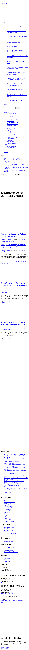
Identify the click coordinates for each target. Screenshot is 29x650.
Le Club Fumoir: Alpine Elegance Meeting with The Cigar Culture (15, 101)
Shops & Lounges (11, 127)
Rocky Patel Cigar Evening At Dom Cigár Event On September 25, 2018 (14, 285)
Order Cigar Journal (9, 547)
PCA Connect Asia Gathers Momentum (14, 164)
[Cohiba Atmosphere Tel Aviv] (8, 40)
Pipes (5, 515)
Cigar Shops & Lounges (10, 509)
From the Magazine (9, 521)
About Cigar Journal (12, 137)
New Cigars (7, 500)
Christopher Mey (16, 261)
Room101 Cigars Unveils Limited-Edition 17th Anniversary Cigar (16, 79)
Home (5, 110)
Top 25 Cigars (14, 119)
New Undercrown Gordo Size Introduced (17, 27)
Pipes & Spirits (11, 134)
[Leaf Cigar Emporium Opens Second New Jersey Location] (8, 29)
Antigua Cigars (7, 261)
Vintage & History (11, 125)
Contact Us (7, 561)
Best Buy (12, 115)
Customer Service (8, 534)
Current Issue (10, 138)
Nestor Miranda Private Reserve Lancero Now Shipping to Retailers (17, 67)
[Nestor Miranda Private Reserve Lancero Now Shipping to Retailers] (8, 65)
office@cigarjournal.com (7, 572)
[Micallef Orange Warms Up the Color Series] (8, 60)
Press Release (4, 291)
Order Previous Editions (10, 533)
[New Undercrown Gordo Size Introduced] (8, 25)
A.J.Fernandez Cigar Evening (11, 158)
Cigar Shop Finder (12, 147)
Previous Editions (11, 143)
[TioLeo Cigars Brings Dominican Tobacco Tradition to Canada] (8, 49)
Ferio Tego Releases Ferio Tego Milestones (15, 484)
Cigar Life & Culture (12, 130)
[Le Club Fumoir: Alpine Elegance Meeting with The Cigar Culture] (8, 99)
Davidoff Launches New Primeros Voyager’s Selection (16, 73)
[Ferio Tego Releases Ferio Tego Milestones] (8, 88)
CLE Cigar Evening (9, 165)
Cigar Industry (10, 132)
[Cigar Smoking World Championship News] (10, 363)
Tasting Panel (10, 141)
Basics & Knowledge (12, 122)
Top (2, 602)
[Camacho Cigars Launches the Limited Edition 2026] (8, 35)
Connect (6, 144)
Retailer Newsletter (9, 549)
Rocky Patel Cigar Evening (17, 338)
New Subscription (8, 530)
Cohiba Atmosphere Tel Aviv (14, 42)
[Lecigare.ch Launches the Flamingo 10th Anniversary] (8, 54)
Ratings (12, 118)
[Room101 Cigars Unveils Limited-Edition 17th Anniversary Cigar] (8, 76)
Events (9, 131)
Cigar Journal (4, 3)
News (6, 292)
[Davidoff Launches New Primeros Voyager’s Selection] (8, 71)
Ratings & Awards (11, 113)
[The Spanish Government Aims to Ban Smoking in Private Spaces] (8, 82)
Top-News (11, 241)
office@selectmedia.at (6, 582)
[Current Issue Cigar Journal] (13, 352)
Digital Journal (7, 150)
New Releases (10, 121)
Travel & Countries (12, 128)
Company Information (17, 600)
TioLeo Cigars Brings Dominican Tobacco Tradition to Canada (15, 51)
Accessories (7, 512)
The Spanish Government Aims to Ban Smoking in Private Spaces (17, 84)
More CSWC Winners (12, 46)
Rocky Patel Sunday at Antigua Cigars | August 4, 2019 (13, 235)
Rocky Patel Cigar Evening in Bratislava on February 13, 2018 (14, 323)
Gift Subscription (8, 532)
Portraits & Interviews (12, 124)
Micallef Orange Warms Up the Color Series (15, 470)
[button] (5, 647)
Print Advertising (8, 558)
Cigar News (7, 112)
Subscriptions (7, 529)
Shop (5, 149)
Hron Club (12, 301)
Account (6, 152)
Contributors (10, 140)
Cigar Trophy (13, 116)
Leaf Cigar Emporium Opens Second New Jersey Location (16, 31)
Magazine (6, 135)
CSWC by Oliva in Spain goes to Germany (15, 162)
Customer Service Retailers (11, 552)
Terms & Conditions (6, 600)
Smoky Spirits (7, 513)
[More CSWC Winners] (8, 44)
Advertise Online (8, 559)
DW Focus (6, 104)
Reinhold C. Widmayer (6, 239)
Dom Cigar (6, 301)
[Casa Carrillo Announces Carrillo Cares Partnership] (8, 93)
